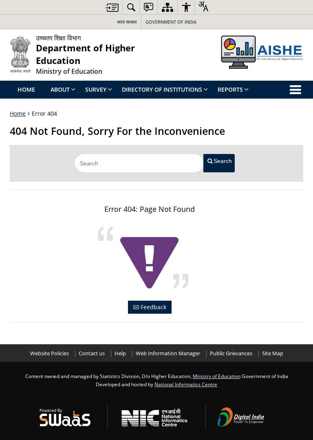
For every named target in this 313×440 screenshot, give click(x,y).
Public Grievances (231, 353)
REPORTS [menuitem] (230, 89)
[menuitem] (131, 7)
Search (223, 161)
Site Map (272, 353)
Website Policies (49, 353)
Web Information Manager (168, 353)
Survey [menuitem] (95, 89)
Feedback (152, 307)
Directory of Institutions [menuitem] (162, 89)
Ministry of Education (216, 376)
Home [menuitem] (26, 89)
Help (120, 353)
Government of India (170, 22)
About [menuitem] (60, 89)
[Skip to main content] (112, 7)
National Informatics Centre (185, 384)
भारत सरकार (127, 22)
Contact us (92, 353)
